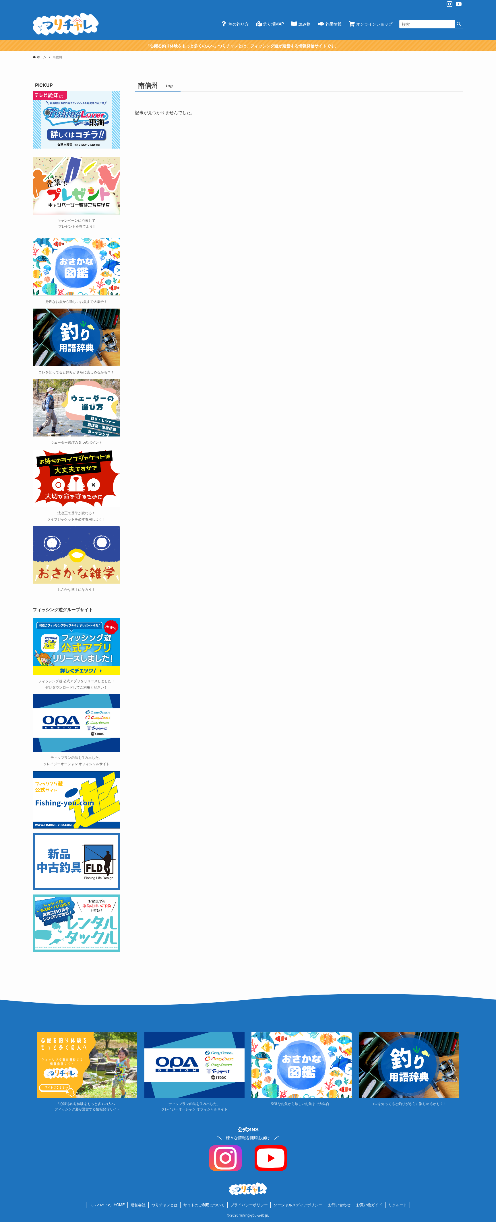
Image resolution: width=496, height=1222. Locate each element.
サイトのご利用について (203, 1204)
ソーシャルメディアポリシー (298, 1204)
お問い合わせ (339, 1204)
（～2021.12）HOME (107, 1204)
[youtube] (458, 4)
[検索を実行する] (459, 24)
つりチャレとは (165, 1204)
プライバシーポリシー (249, 1204)
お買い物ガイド (369, 1204)
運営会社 (138, 1204)
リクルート (397, 1204)
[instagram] (449, 4)
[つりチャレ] (66, 24)
